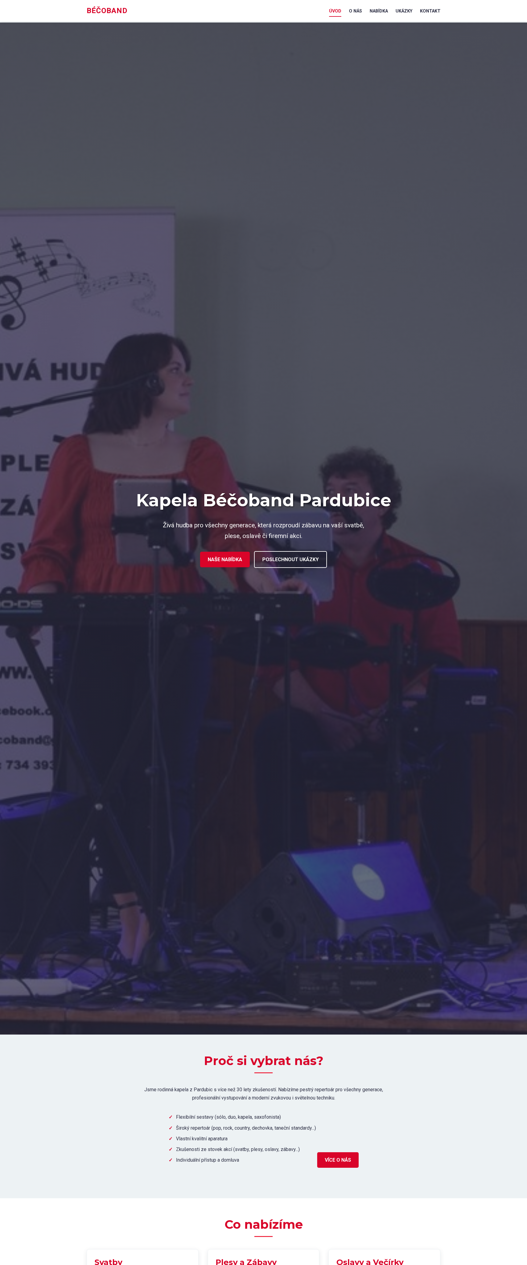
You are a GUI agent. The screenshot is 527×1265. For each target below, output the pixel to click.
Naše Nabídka (225, 559)
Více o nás (338, 1160)
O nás (355, 11)
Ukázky (404, 11)
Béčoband (107, 10)
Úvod (335, 11)
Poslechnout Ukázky (290, 559)
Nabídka (379, 11)
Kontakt (430, 11)
